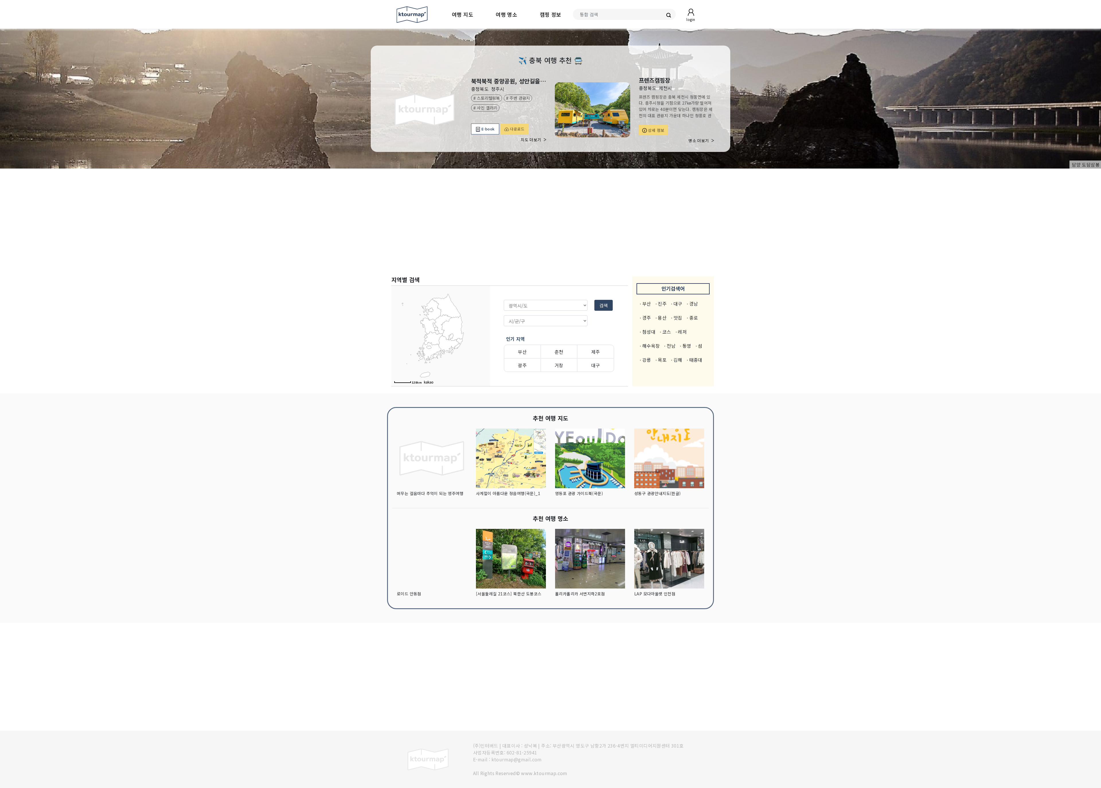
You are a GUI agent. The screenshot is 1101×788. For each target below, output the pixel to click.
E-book (487, 129)
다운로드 (516, 129)
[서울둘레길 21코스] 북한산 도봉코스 (508, 594)
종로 (693, 317)
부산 (522, 351)
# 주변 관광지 (518, 98)
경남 (693, 303)
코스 (666, 331)
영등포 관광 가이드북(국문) (579, 493)
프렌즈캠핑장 (654, 80)
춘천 (559, 351)
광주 (522, 365)
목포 (662, 359)
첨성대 (648, 331)
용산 (662, 317)
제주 (595, 351)
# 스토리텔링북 (486, 98)
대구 (595, 365)
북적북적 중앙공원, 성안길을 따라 (508, 81)
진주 (662, 303)
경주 (646, 317)
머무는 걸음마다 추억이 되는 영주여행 (430, 493)
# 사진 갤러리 (485, 108)
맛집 (678, 317)
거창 (559, 365)
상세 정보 (656, 130)
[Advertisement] (550, 222)
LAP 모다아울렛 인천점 (654, 594)
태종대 (695, 359)
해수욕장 (651, 345)
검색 (603, 305)
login (690, 19)
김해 (678, 359)
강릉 (646, 359)
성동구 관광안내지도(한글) (657, 493)
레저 (682, 331)
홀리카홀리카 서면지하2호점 (580, 594)
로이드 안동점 (409, 594)
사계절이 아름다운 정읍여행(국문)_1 (508, 493)
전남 (671, 345)
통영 (686, 345)
